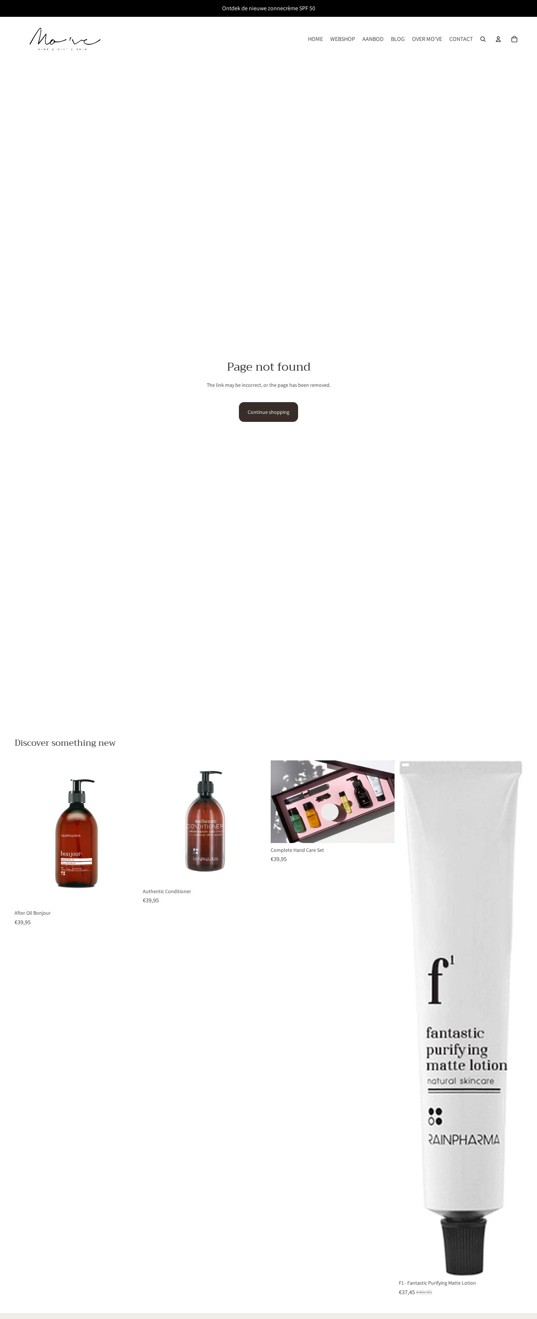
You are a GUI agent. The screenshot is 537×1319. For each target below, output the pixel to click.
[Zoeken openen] (483, 39)
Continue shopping (268, 412)
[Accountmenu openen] (498, 39)
